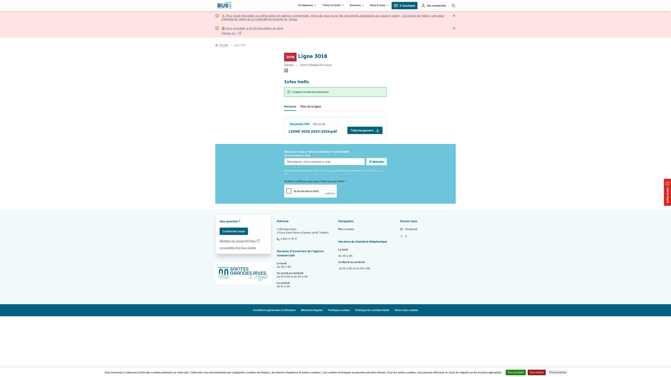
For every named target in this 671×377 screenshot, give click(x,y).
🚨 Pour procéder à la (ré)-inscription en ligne (252, 28)
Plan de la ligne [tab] (310, 106)
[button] (406, 310)
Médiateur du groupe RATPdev (238, 240)
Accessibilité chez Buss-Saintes (238, 247)
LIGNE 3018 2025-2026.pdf (312, 131)
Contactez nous (234, 231)
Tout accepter (515, 372)
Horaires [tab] (290, 106)
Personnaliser (558, 372)
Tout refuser (536, 372)
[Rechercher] (453, 5)
